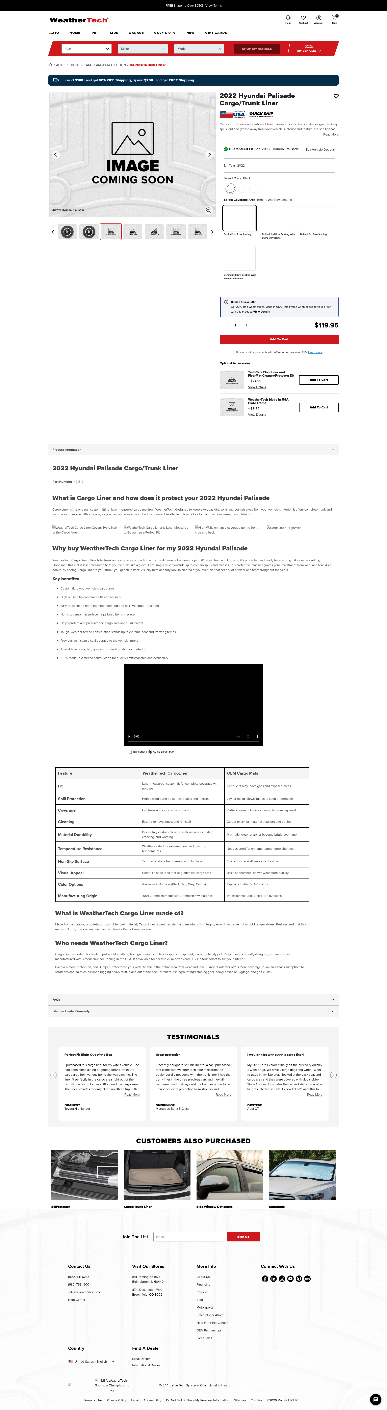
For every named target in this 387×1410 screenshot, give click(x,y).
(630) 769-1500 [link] (78, 1284)
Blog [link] (200, 1299)
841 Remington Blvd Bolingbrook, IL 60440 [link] (148, 1279)
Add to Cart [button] (319, 379)
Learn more (315, 352)
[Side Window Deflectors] (230, 1175)
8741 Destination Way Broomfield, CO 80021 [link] (147, 1292)
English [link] (102, 1361)
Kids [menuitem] (114, 32)
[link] (50, 64)
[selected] (231, 189)
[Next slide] (212, 231)
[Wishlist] (336, 96)
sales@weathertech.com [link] (85, 1292)
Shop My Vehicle (257, 49)
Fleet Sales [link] (204, 1338)
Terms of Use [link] (93, 1400)
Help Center (76, 1299)
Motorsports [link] (205, 1307)
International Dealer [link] (146, 1365)
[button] (303, 20)
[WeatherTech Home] (78, 20)
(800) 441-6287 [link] (78, 1276)
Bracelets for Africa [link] (210, 1315)
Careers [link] (202, 1292)
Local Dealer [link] (141, 1358)
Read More (331, 134)
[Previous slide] (52, 231)
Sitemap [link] (240, 1400)
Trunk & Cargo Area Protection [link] (97, 65)
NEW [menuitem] (190, 32)
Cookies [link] (256, 1400)
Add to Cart (279, 339)
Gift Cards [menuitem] (216, 32)
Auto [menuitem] (54, 32)
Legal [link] (135, 1400)
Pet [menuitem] (95, 32)
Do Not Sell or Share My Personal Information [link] (197, 1400)
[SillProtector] (84, 1175)
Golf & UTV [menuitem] (165, 32)
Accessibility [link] (152, 1400)
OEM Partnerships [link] (209, 1330)
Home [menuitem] (75, 32)
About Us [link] (203, 1276)
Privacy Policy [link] (116, 1400)
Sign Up (243, 1236)
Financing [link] (203, 1284)
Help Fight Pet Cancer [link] (212, 1322)
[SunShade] (302, 1175)
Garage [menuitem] (136, 32)
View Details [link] (257, 387)
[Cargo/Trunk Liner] (157, 1175)
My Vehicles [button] (307, 51)
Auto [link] (60, 65)
